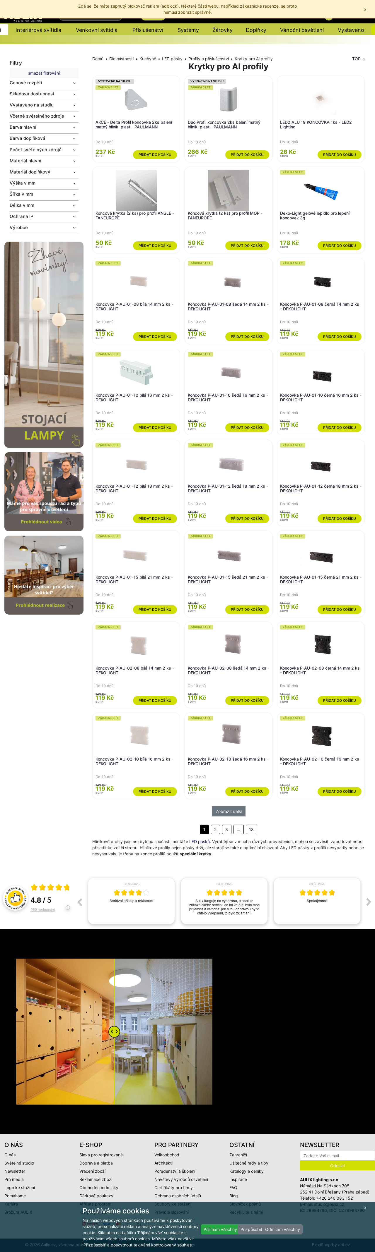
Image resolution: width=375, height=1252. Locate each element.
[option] (131, 901)
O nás (10, 1154)
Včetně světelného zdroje (37, 116)
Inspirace (238, 1179)
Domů (97, 58)
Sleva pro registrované (101, 1154)
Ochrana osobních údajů (177, 1195)
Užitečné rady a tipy (248, 1162)
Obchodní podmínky (98, 1187)
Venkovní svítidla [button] (96, 30)
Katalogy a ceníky (246, 1171)
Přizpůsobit (251, 1229)
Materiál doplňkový (30, 172)
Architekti (163, 1162)
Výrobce (19, 227)
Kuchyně (147, 58)
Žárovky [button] (222, 30)
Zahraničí (238, 1154)
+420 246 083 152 (334, 1198)
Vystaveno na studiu (32, 105)
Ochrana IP (21, 216)
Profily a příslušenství (208, 58)
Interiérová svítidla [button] (38, 30)
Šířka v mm (21, 194)
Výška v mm (22, 183)
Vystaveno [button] (351, 30)
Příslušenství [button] (147, 30)
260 (43, 909)
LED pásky (172, 58)
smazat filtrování (44, 72)
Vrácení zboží (92, 1171)
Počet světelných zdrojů (36, 149)
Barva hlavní (23, 127)
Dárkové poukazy (96, 1195)
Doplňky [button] (256, 30)
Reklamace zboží (95, 1179)
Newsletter (14, 1171)
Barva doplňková (27, 138)
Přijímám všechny (220, 1229)
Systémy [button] (188, 30)
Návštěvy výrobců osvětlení (181, 1179)
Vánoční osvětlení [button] (302, 30)
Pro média (14, 1179)
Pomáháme (15, 1195)
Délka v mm (22, 205)
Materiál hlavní (25, 161)
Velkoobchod (166, 1154)
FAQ (233, 1187)
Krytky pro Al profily (254, 58)
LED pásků (199, 841)
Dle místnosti (121, 58)
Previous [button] (79, 902)
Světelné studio (19, 1162)
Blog (233, 1195)
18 (251, 829)
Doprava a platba (96, 1162)
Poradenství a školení (174, 1171)
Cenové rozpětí (26, 82)
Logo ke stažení (19, 1187)
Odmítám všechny (282, 1229)
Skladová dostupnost (32, 94)
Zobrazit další (229, 811)
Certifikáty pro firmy (173, 1187)
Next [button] (368, 902)
